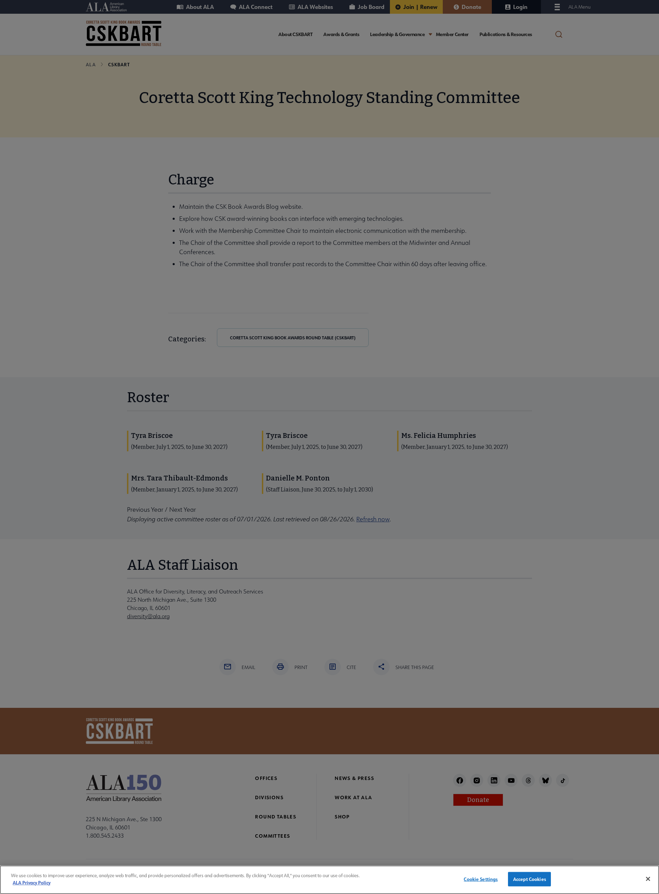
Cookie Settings (481, 879)
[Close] (648, 878)
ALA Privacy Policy (31, 882)
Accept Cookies (529, 879)
